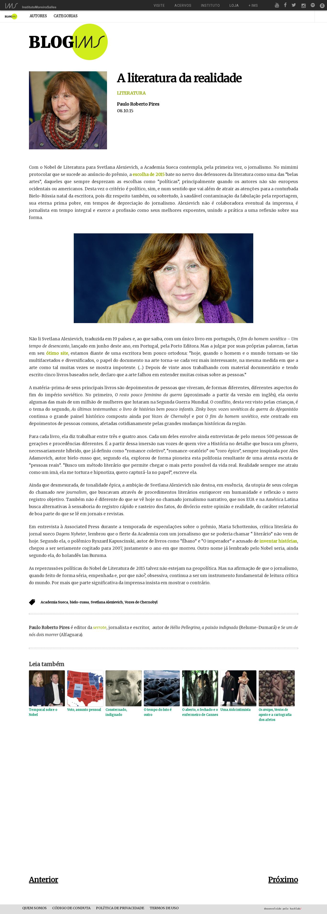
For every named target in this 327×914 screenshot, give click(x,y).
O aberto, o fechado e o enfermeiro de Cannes (200, 712)
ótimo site (57, 353)
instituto (210, 5)
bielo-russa (79, 602)
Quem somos (34, 908)
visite (159, 5)
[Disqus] (163, 806)
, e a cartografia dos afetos (275, 715)
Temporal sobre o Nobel (43, 712)
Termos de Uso (164, 908)
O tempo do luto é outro (158, 712)
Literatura (131, 93)
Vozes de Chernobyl (141, 602)
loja (234, 5)
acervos (183, 5)
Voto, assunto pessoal (84, 710)
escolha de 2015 (149, 174)
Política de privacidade (120, 908)
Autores (38, 16)
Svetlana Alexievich (107, 602)
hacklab (295, 908)
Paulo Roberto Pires (138, 104)
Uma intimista (235, 710)
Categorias (66, 16)
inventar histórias (278, 541)
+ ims (253, 5)
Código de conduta (71, 908)
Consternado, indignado (116, 712)
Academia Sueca (54, 602)
